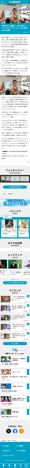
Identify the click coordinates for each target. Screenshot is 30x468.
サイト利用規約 (21, 451)
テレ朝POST (15, 2)
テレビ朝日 (6, 446)
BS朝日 (4, 194)
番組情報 (10, 194)
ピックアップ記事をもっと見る (15, 283)
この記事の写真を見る (15, 187)
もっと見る (15, 343)
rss (21, 431)
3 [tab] (15, 279)
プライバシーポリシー (9, 455)
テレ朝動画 (20, 446)
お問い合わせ (6, 451)
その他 (9, 440)
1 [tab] (12, 279)
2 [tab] (14, 279)
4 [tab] (17, 279)
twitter (8, 431)
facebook (15, 431)
